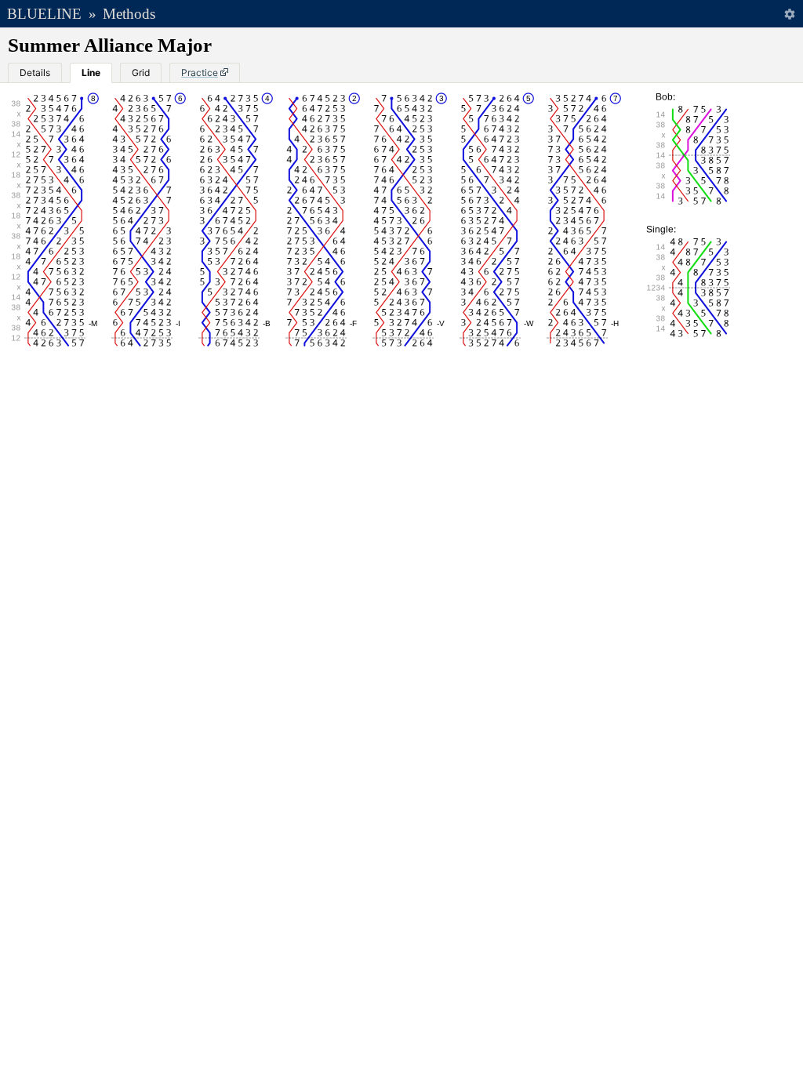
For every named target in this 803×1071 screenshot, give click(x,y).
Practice (199, 72)
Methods (129, 13)
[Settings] (789, 13)
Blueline (44, 13)
